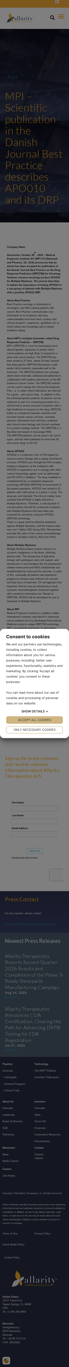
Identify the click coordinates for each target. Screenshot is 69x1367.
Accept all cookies (34, 720)
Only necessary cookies (35, 730)
